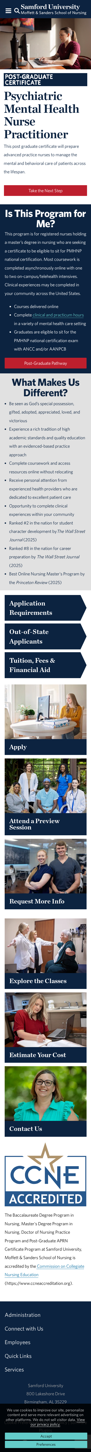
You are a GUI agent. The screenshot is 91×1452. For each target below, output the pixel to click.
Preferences (46, 1444)
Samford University (45, 1385)
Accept (46, 1436)
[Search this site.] (17, 10)
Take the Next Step (45, 190)
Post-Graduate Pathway (45, 363)
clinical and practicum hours (58, 315)
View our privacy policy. (58, 1422)
